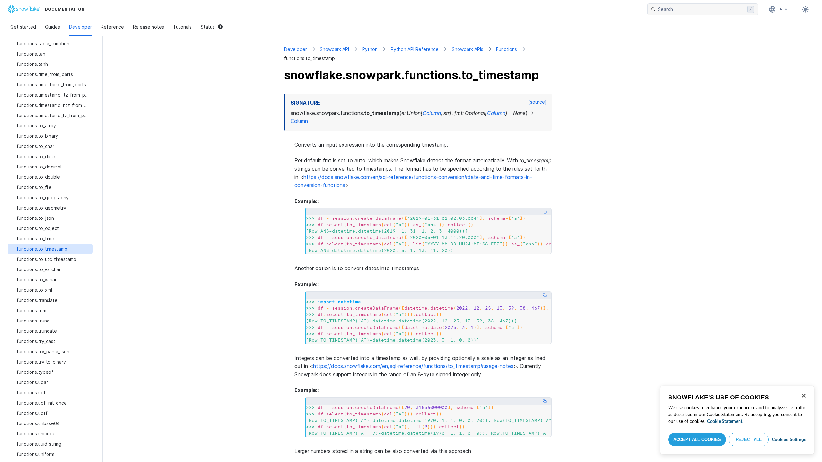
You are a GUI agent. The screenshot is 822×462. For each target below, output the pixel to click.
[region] (737, 420)
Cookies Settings (789, 439)
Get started (23, 27)
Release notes (148, 27)
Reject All (749, 439)
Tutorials (182, 27)
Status (208, 27)
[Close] (804, 396)
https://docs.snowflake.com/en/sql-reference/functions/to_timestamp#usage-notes (413, 366)
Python (370, 49)
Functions (506, 49)
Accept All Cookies (697, 439)
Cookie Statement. (725, 421)
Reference (112, 27)
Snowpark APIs (467, 49)
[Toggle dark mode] (805, 9)
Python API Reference (415, 49)
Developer (80, 27)
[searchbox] (701, 9)
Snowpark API (334, 49)
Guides (52, 27)
